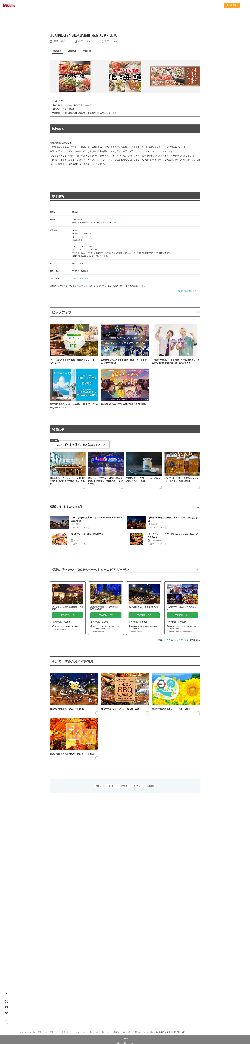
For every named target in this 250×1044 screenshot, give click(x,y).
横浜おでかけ (94, 1032)
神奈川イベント (81, 1032)
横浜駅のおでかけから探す (122, 1032)
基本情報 (58, 196)
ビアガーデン (183, 639)
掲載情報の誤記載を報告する (188, 291)
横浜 (99, 786)
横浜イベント (106, 1032)
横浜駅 (111, 786)
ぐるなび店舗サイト (80, 278)
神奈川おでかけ (67, 1032)
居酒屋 (151, 785)
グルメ (138, 786)
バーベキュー (168, 639)
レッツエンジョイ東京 (28, 1032)
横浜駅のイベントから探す (144, 1032)
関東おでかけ (43, 1032)
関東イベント (55, 1032)
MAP (115, 223)
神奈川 (124, 786)
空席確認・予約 (68, 615)
